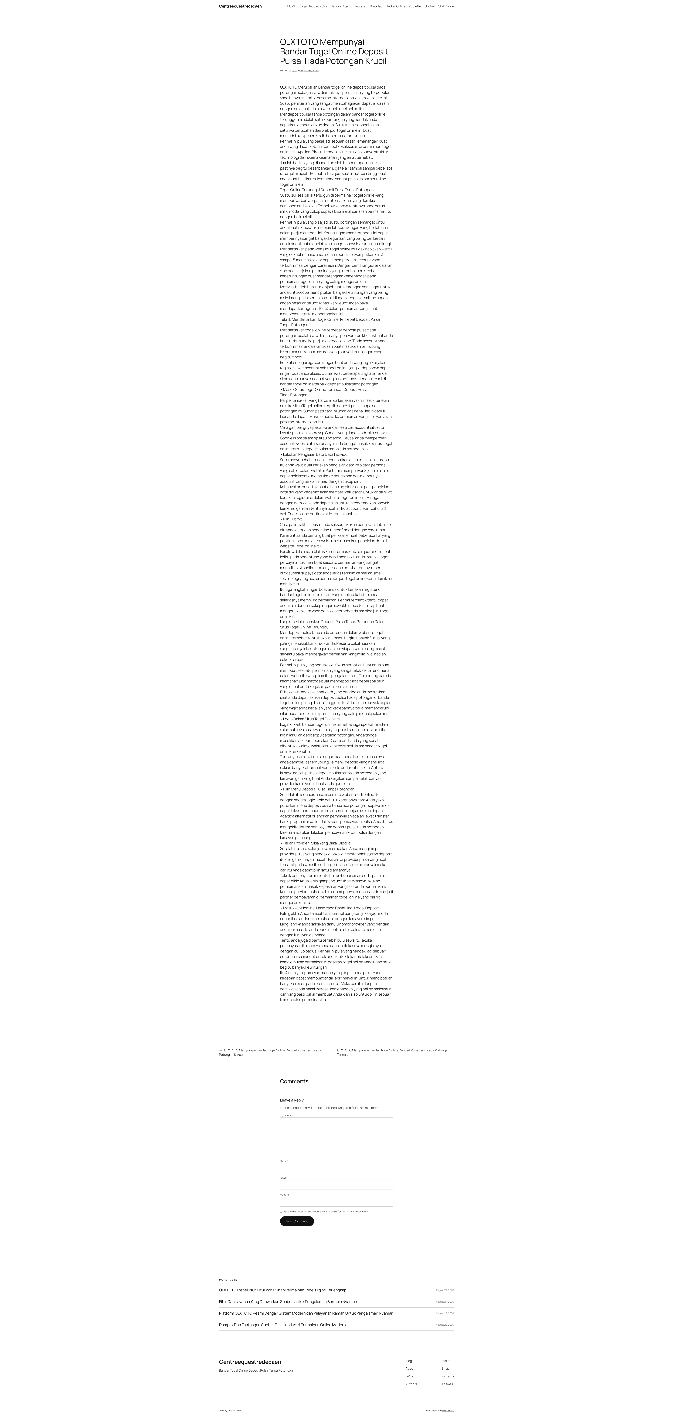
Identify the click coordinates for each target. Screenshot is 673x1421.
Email (283, 1178)
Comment (286, 1115)
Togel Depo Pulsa (309, 70)
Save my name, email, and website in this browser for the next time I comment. (326, 1211)
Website (284, 1194)
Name (284, 1161)
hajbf (294, 70)
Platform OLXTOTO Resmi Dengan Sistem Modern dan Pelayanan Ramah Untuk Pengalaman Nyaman (306, 1313)
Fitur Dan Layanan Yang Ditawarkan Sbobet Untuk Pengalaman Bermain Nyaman (288, 1301)
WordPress (448, 1410)
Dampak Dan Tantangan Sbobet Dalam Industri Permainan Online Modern (282, 1325)
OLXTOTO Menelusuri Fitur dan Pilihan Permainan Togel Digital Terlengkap (282, 1290)
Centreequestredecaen (240, 6)
